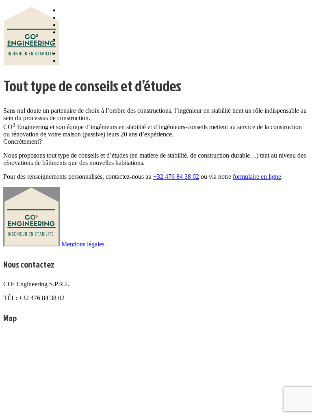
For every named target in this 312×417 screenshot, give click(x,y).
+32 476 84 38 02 (176, 176)
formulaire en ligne (257, 176)
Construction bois (79, 32)
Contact (68, 39)
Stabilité (69, 17)
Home (66, 10)
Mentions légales (82, 244)
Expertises (71, 25)
